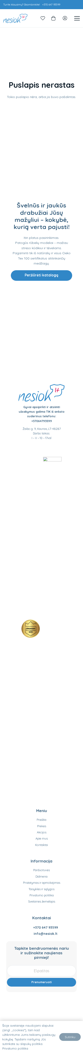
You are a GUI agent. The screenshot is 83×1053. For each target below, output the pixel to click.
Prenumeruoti (41, 982)
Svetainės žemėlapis (41, 901)
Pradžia (41, 819)
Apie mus (42, 838)
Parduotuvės (41, 870)
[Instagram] (46, 448)
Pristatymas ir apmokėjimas (41, 882)
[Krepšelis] (53, 18)
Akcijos (41, 832)
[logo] (15, 18)
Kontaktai (41, 845)
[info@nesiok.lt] (30, 933)
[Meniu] (77, 18)
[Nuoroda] (43, 18)
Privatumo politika (42, 895)
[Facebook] (36, 448)
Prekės (41, 826)
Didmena (41, 876)
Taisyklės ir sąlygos (41, 889)
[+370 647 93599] (29, 927)
